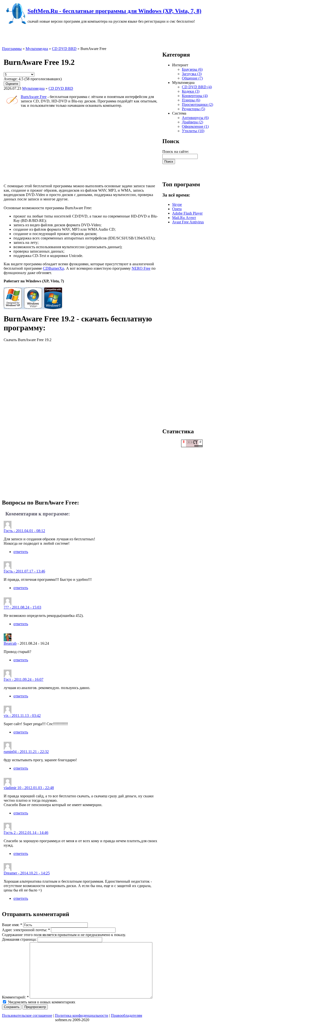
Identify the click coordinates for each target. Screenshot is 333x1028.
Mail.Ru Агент (184, 218)
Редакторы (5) (193, 109)
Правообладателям (126, 1015)
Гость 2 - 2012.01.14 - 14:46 (26, 832)
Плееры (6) (191, 100)
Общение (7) (192, 78)
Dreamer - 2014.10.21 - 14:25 (27, 873)
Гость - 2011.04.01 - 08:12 (24, 531)
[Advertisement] (82, 146)
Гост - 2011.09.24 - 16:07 (23, 679)
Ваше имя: (12, 925)
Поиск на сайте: (175, 151)
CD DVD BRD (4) (197, 87)
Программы (12, 49)
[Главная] (15, 23)
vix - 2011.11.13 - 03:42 (22, 715)
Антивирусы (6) (195, 118)
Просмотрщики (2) (197, 104)
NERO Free (141, 268)
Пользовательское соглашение (27, 1015)
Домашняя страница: (20, 939)
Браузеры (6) (192, 69)
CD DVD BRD (64, 49)
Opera (177, 209)
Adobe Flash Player (187, 213)
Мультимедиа (37, 49)
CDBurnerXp (53, 268)
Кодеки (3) (190, 91)
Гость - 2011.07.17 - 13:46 (24, 571)
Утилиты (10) (193, 131)
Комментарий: (15, 997)
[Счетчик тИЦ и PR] (192, 446)
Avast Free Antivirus (188, 222)
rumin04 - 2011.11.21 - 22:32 (26, 752)
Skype (177, 204)
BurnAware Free (34, 97)
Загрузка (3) (192, 74)
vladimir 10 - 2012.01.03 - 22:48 (29, 788)
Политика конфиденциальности (81, 1015)
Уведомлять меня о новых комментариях (41, 1002)
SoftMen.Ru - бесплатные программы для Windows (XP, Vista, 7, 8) (114, 11)
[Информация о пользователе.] (7, 640)
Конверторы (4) (195, 96)
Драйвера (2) (192, 122)
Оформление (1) (195, 126)
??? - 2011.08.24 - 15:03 (22, 607)
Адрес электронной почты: (26, 930)
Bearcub (10, 643)
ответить (20, 552)
